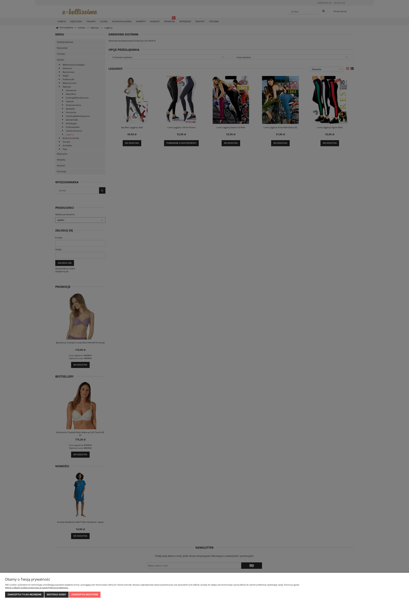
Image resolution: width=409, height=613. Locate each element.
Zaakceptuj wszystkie (84, 594)
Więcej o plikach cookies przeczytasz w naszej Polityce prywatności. (36, 587)
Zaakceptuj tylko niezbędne (25, 594)
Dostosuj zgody (56, 594)
